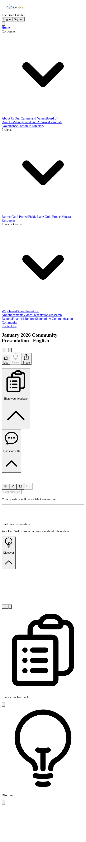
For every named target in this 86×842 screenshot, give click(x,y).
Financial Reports (23, 318)
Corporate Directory (31, 126)
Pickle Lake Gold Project (44, 216)
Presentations (41, 315)
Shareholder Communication (54, 318)
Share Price (24, 311)
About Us (8, 118)
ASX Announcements (20, 313)
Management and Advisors (31, 122)
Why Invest (9, 311)
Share (26, 362)
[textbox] (43, 475)
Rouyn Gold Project (15, 216)
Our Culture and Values (30, 118)
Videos (27, 315)
